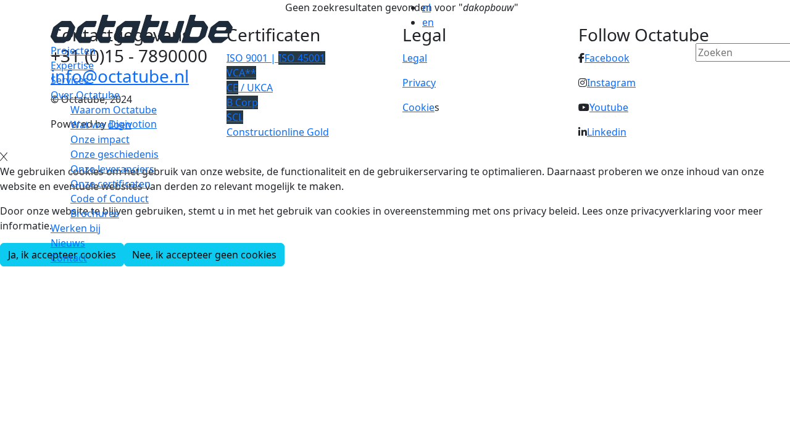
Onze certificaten (110, 184)
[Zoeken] (704, 73)
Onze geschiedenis (114, 154)
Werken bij (76, 228)
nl (426, 7)
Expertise (72, 65)
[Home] (142, 28)
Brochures (94, 213)
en (428, 22)
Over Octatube (85, 95)
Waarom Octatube (113, 110)
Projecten (73, 50)
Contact (69, 258)
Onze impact (100, 139)
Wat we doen (100, 124)
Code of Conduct (109, 198)
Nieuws (68, 243)
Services (70, 80)
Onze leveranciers (112, 169)
